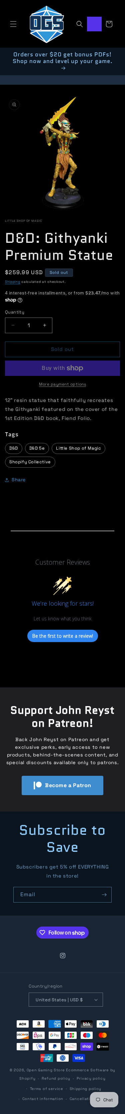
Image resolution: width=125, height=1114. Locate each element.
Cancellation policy (89, 1098)
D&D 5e (37, 448)
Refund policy (56, 1078)
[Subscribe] (104, 895)
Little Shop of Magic (23, 221)
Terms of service (46, 1088)
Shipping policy (86, 1088)
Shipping (12, 282)
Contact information (42, 1098)
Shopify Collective (30, 462)
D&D (13, 448)
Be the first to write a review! (62, 636)
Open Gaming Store (46, 1070)
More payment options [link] (62, 384)
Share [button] (19, 480)
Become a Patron (68, 785)
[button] (13, 24)
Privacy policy (91, 1078)
